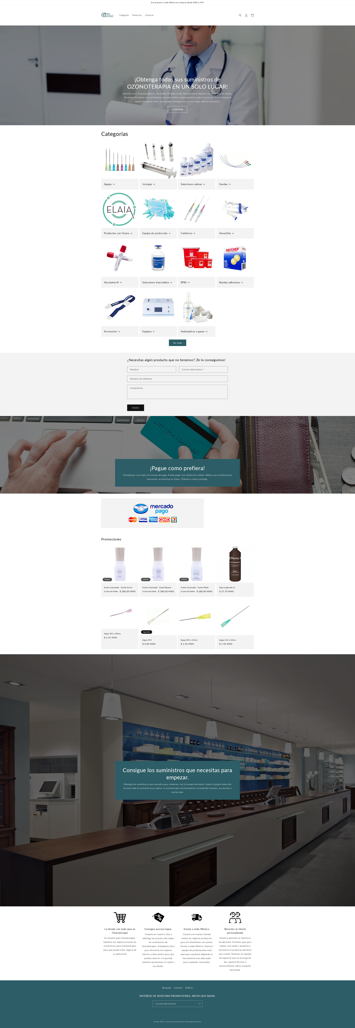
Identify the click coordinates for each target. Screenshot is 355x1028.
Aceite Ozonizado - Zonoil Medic (195, 587)
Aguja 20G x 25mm (189, 640)
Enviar (135, 407)
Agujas (108, 184)
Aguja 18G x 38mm (112, 634)
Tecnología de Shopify (193, 1021)
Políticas (189, 988)
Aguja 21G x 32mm (227, 640)
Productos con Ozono (116, 233)
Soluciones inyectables (155, 282)
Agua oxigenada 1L (227, 587)
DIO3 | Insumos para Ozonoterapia (172, 1021)
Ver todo (177, 343)
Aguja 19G (147, 640)
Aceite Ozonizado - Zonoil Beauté (156, 587)
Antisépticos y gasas (193, 331)
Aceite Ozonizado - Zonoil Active (118, 587)
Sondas (223, 184)
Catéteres (186, 233)
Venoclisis (225, 233)
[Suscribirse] (199, 1003)
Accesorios (110, 331)
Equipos (147, 331)
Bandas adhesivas (229, 282)
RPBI (184, 282)
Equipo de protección (155, 233)
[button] (240, 15)
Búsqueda (166, 988)
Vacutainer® (111, 282)
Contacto (178, 988)
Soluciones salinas (191, 184)
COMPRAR (177, 109)
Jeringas (147, 184)
